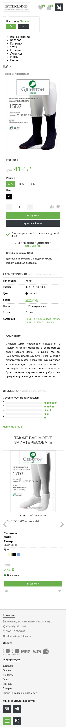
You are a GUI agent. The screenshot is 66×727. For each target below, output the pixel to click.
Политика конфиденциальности (20, 693)
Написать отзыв (12, 426)
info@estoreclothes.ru (18, 636)
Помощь (7, 684)
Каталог (57, 319)
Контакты (8, 675)
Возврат (7, 688)
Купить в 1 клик (33, 223)
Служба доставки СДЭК (20, 253)
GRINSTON (31, 299)
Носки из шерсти (34, 322)
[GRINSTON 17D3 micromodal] (33, 481)
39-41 (11, 184)
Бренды (50, 322)
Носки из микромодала (38, 319)
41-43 (21, 184)
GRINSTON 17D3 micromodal (21, 521)
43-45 (32, 184)
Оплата (7, 670)
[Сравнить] (52, 207)
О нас (6, 679)
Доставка (8, 666)
